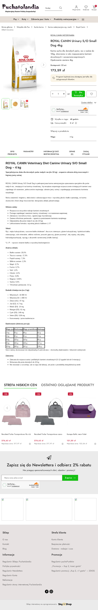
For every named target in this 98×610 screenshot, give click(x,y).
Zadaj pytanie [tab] (86, 152)
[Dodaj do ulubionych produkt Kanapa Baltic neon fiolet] (93, 394)
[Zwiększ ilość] (64, 94)
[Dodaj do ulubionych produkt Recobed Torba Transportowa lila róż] (28, 394)
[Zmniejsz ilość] (52, 94)
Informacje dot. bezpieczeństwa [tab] (51, 152)
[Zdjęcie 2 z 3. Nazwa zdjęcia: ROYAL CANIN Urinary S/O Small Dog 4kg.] (15, 103)
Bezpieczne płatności (61, 544)
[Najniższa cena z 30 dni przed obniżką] (30, 443)
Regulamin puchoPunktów (63, 561)
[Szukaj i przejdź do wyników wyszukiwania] (60, 8)
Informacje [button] (8, 555)
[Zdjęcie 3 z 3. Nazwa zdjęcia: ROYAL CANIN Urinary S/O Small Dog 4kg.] (24, 103)
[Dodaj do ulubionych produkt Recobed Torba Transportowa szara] (61, 394)
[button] (83, 19)
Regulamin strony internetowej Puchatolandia (22, 584)
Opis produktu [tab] (12, 152)
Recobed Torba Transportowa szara (48, 434)
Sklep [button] (6, 532)
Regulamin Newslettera (12, 570)
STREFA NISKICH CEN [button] (20, 385)
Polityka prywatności (11, 566)
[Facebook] (46, 591)
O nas (5, 539)
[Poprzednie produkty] (7, 408)
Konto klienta (57, 539)
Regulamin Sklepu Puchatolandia (17, 561)
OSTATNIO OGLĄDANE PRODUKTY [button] (67, 385)
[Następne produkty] (91, 408)
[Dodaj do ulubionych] (91, 94)
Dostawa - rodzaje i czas (62, 548)
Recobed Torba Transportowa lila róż (16, 434)
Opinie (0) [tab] (72, 152)
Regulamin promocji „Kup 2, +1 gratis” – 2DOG (73, 570)
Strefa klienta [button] (59, 532)
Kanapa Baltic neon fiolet (76, 434)
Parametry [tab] (28, 151)
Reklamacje (8, 579)
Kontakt (6, 544)
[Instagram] (51, 591)
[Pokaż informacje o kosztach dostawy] (76, 123)
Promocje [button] (57, 555)
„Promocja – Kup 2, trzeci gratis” (66, 566)
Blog (5, 548)
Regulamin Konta (10, 575)
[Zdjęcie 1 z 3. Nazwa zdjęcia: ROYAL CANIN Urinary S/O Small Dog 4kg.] (6, 103)
